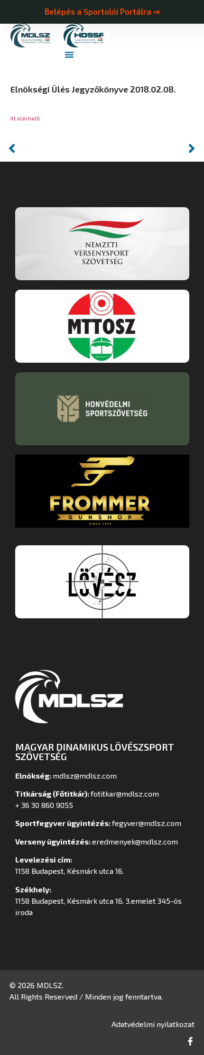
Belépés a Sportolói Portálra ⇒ (102, 11)
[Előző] (53, 148)
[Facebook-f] (190, 1041)
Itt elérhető (25, 118)
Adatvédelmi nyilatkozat (153, 1023)
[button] (69, 54)
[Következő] (150, 148)
